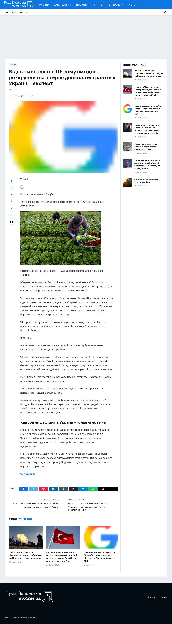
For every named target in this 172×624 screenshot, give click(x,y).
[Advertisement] (86, 35)
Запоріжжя (61, 4)
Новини (81, 4)
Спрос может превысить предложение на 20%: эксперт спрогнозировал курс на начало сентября (147, 129)
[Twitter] (11, 187)
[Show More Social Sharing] (32, 96)
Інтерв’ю (114, 4)
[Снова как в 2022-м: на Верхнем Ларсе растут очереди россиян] (127, 146)
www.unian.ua (27, 473)
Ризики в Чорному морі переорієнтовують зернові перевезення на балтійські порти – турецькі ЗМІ (61, 556)
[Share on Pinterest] (21, 96)
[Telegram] (11, 208)
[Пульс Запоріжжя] (18, 4)
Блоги (131, 4)
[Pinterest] (11, 201)
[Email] (11, 221)
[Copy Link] (27, 96)
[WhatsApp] (11, 215)
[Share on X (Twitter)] (16, 96)
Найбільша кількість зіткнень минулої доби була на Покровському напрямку (25, 555)
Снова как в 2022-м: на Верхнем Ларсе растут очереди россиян (145, 147)
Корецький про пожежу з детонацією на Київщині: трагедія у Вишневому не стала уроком (147, 164)
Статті (98, 4)
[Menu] (7, 12)
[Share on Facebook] (11, 96)
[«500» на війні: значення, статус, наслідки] (127, 182)
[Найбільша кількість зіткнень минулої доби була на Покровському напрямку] (26, 537)
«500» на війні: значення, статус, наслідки (146, 180)
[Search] (165, 12)
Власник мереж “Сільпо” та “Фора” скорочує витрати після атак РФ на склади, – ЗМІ (99, 556)
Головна (44, 4)
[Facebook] (11, 180)
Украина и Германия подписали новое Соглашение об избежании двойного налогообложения (87, 506)
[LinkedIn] (11, 194)
